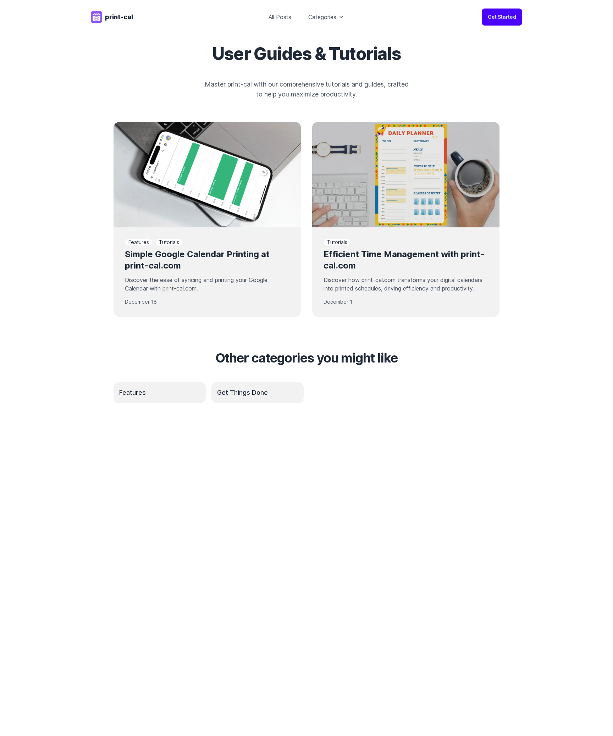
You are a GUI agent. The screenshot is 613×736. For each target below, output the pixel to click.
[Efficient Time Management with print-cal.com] (405, 174)
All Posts (280, 17)
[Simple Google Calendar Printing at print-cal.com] (207, 174)
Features (138, 242)
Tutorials (169, 242)
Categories (322, 17)
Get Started (502, 17)
